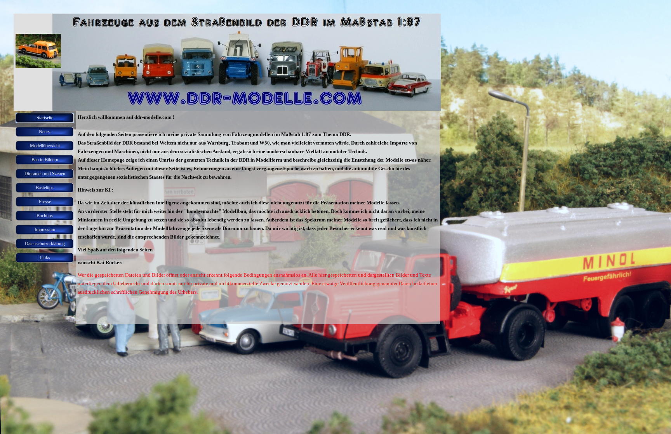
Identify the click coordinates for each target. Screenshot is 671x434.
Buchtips (45, 215)
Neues (44, 131)
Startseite (45, 117)
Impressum (45, 229)
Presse (45, 201)
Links (45, 257)
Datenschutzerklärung (45, 243)
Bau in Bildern (44, 159)
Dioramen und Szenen (44, 173)
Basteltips (45, 187)
